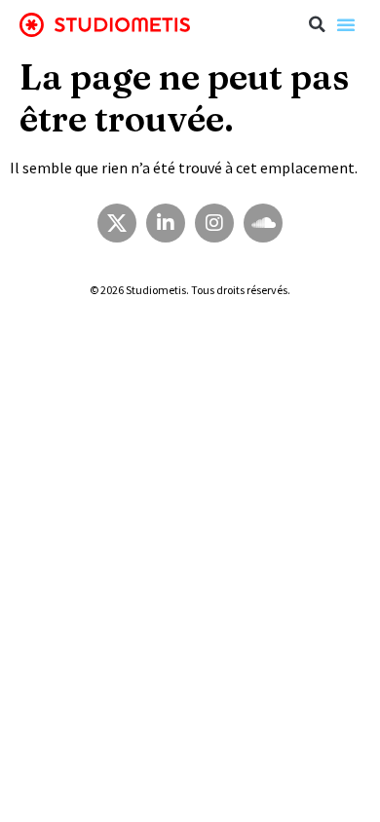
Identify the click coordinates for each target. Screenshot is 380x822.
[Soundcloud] (263, 223)
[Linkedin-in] (165, 223)
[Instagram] (214, 223)
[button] (316, 24)
